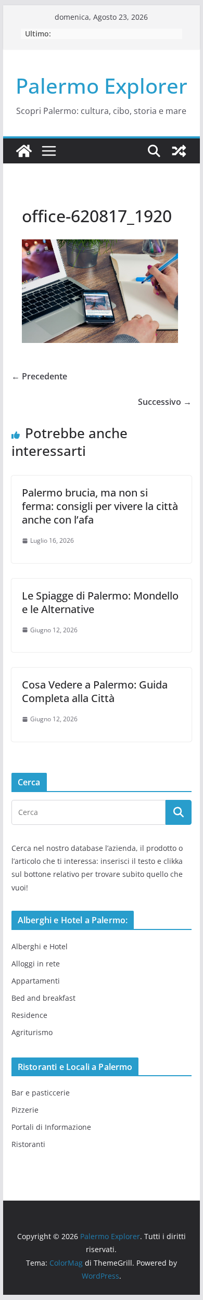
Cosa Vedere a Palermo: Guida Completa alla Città (95, 691)
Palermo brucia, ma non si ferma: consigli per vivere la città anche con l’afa (100, 506)
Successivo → (165, 401)
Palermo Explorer (101, 85)
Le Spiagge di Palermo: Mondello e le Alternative (100, 602)
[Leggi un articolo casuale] (179, 150)
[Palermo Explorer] (23, 150)
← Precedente (39, 376)
